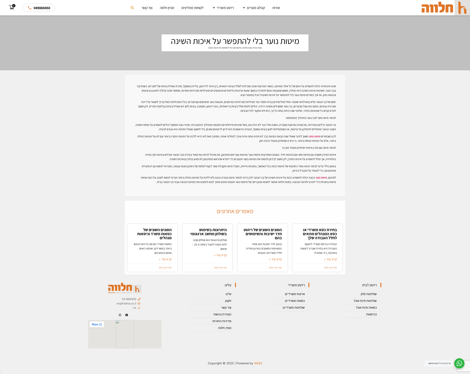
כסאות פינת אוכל (366, 307)
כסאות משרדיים (295, 301)
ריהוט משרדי (225, 7)
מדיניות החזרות (221, 321)
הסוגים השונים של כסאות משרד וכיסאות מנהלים (154, 233)
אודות (276, 7)
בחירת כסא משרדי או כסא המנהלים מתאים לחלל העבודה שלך (320, 233)
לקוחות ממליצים (193, 7)
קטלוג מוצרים (256, 7)
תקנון (228, 301)
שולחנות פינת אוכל (365, 301)
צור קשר (147, 7)
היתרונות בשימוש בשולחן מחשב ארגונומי (208, 231)
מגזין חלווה (167, 7)
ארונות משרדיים (295, 294)
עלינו (228, 294)
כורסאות (371, 314)
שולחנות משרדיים (294, 307)
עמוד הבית (257, 47)
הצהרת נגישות (222, 314)
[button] (132, 7)
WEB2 (258, 363)
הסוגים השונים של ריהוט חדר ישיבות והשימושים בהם (263, 233)
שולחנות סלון (369, 294)
